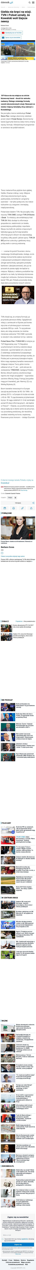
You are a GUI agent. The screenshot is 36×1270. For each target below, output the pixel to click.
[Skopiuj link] (22, 508)
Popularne (19, 621)
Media (23, 7)
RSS (26, 1264)
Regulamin (30, 1260)
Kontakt (4, 1260)
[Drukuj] (13, 508)
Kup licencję (24, 490)
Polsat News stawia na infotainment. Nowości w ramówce (16, 542)
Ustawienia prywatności (16, 1264)
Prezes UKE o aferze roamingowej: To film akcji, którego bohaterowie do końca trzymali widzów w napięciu (18, 560)
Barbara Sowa (5, 25)
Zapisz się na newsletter (12, 37)
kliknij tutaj (18, 1254)
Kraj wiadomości (29, 621)
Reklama (16, 1260)
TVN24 (10, 497)
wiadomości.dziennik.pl (13, 7)
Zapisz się (18, 1244)
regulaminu (24, 1239)
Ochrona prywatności (13, 1262)
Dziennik (3, 7)
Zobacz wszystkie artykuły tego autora (13, 556)
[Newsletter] (5, 508)
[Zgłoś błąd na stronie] (31, 508)
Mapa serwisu (25, 1262)
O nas (10, 1260)
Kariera (23, 1260)
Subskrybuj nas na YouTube (13, 33)
